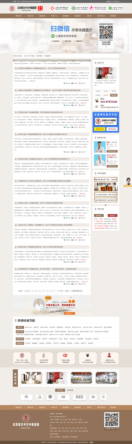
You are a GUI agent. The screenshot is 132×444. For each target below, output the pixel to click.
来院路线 (113, 16)
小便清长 (76, 343)
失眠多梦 (42, 343)
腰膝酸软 (35, 343)
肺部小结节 (110, 223)
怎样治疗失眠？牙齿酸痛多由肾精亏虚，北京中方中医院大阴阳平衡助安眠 (40, 247)
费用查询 (114, 91)
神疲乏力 (83, 343)
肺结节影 (114, 221)
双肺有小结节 (99, 221)
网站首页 (19, 16)
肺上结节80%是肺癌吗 (32, 331)
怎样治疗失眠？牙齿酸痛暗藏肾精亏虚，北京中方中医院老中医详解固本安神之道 (42, 134)
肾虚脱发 (69, 343)
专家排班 (98, 91)
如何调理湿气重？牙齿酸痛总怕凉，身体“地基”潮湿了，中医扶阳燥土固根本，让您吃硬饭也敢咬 (47, 269)
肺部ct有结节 (107, 219)
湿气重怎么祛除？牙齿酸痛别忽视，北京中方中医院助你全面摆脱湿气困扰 (40, 203)
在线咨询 (83, 83)
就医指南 (68, 83)
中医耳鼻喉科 (36, 339)
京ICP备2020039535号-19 (34, 442)
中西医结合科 (53, 339)
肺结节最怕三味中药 (42, 334)
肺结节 (89, 16)
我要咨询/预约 (112, 151)
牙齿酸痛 (47, 56)
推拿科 (66, 339)
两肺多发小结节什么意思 (72, 334)
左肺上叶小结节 (87, 327)
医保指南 (98, 95)
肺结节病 (52, 327)
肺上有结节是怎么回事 (100, 223)
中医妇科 (72, 339)
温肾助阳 (39, 56)
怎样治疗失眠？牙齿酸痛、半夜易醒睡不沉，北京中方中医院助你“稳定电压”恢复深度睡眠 (45, 225)
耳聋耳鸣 (28, 343)
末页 (67, 291)
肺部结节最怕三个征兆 (86, 331)
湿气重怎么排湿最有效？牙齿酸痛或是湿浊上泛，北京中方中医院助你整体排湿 (42, 68)
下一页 (60, 291)
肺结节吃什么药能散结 (103, 226)
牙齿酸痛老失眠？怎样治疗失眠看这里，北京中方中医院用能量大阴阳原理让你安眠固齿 (44, 181)
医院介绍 (30, 16)
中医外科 (96, 339)
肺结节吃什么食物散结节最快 (25, 334)
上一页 (27, 291)
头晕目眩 (90, 343)
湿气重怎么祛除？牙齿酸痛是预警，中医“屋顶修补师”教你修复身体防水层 (40, 112)
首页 (20, 291)
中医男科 (28, 339)
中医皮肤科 (88, 339)
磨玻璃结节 (60, 327)
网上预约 (75, 83)
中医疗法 (54, 16)
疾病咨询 (106, 95)
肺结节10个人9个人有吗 (111, 228)
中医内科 (44, 339)
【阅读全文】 (32, 81)
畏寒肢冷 (49, 343)
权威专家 (42, 16)
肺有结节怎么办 (76, 327)
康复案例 (66, 16)
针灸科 (60, 339)
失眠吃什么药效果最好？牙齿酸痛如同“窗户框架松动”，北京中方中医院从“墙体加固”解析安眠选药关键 (49, 90)
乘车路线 (114, 95)
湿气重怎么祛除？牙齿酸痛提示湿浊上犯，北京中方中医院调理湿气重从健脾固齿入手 (44, 159)
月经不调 (55, 343)
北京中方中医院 (29, 56)
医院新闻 (78, 16)
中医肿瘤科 (80, 339)
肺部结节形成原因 (99, 228)
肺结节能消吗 (107, 221)
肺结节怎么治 (113, 226)
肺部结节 (36, 327)
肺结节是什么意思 (73, 331)
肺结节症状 (101, 16)
